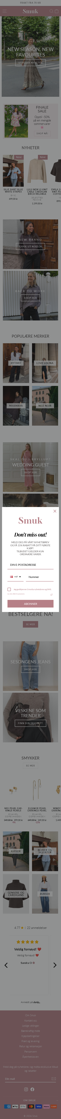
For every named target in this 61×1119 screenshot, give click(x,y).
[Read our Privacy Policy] (51, 595)
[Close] (55, 511)
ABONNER (30, 603)
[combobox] (15, 577)
